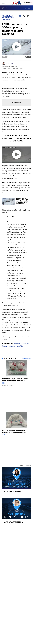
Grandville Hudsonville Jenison (8, 18)
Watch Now (27, 2)
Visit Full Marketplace (25, 358)
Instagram (12, 346)
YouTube (20, 346)
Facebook (17, 343)
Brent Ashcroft (13, 64)
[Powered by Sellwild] (28, 465)
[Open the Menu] (3, 2)
